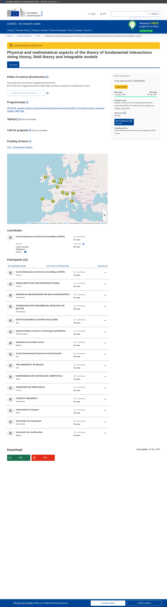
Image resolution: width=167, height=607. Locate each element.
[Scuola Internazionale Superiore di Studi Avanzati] (73, 193)
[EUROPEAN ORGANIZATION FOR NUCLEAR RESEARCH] (63, 192)
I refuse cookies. (144, 603)
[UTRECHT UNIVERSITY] (61, 180)
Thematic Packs (22, 30)
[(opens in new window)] (27, 12)
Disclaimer (104, 223)
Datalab (78, 30)
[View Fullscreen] (104, 206)
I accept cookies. (108, 603)
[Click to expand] (105, 273)
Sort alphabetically (16, 266)
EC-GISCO (64, 223)
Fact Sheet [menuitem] (13, 65)
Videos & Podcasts (58, 30)
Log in (93, 14)
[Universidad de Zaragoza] (53, 201)
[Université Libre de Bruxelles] (60, 183)
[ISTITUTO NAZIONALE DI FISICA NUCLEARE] (72, 201)
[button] (103, 14)
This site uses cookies (23, 603)
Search (87, 30)
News (70, 30)
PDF (45, 458)
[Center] (104, 215)
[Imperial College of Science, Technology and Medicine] (54, 181)
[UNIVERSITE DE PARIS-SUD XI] (57, 187)
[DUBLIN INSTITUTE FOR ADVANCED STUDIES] (45, 177)
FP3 (38, 36)
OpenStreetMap (44, 223)
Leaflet (29, 223)
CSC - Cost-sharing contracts (19, 147)
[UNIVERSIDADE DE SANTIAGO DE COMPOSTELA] (42, 199)
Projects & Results (40, 30)
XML (21, 458)
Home (10, 30)
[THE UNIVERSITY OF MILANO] (67, 194)
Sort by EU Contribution (56, 266)
